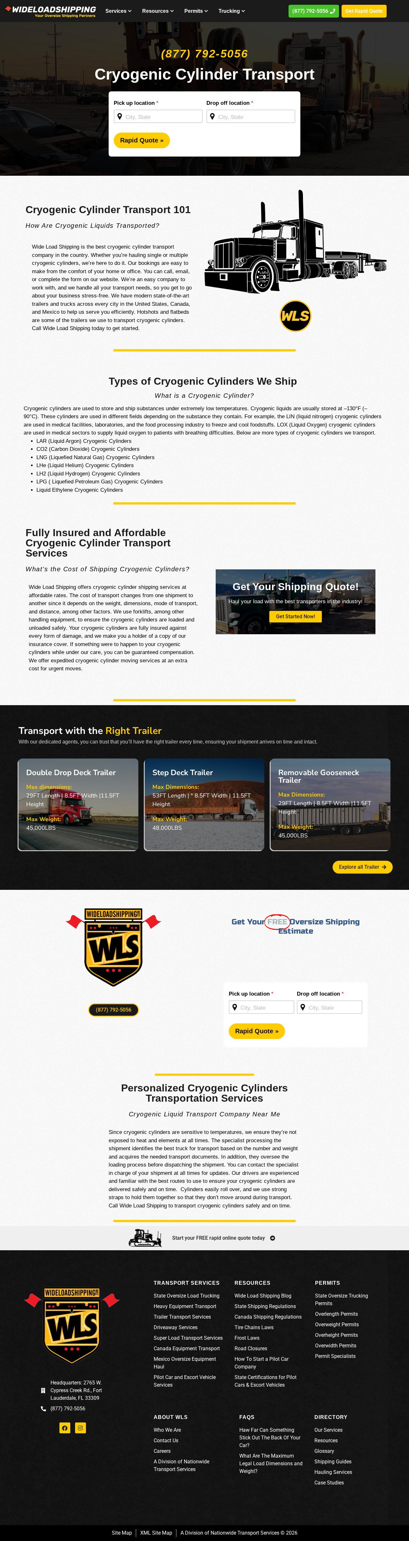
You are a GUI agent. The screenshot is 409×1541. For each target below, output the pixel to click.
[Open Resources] (172, 11)
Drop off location (229, 103)
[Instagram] (80, 1427)
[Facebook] (64, 1427)
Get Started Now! (295, 616)
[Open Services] (130, 11)
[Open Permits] (206, 11)
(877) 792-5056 (204, 53)
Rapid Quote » (142, 140)
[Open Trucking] (243, 11)
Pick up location (136, 103)
